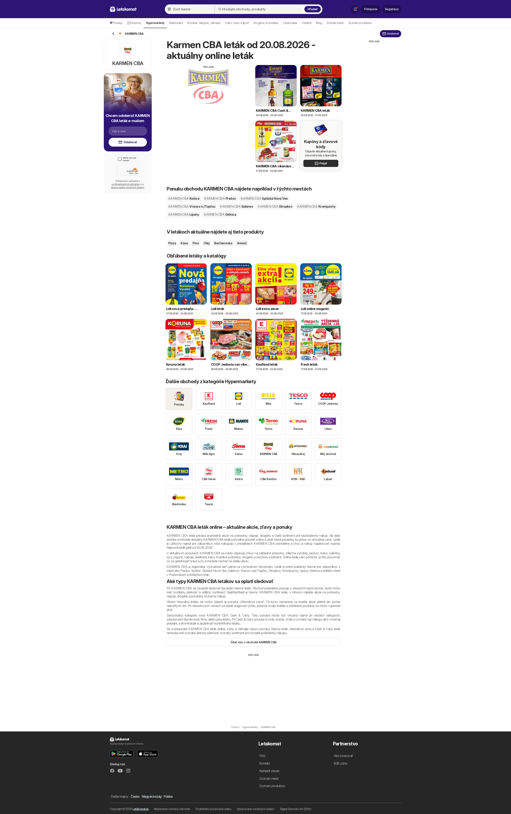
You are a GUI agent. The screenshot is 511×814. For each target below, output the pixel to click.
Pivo (196, 243)
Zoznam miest (335, 23)
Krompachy (316, 206)
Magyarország (151, 796)
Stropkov (275, 206)
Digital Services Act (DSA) (295, 809)
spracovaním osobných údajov (127, 187)
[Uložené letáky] (355, 9)
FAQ (262, 756)
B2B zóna (340, 763)
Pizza (172, 243)
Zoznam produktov (360, 23)
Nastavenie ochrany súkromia (172, 809)
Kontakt (264, 763)
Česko (135, 796)
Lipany (183, 214)
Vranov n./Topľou (191, 206)
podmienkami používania (125, 184)
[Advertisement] (208, 97)
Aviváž (242, 243)
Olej (206, 243)
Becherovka (223, 243)
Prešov (220, 198)
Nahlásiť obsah (269, 771)
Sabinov (236, 206)
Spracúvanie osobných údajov (255, 809)
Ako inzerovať (343, 756)
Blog (319, 23)
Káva (184, 243)
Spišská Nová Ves (264, 198)
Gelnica (220, 214)
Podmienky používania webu (213, 809)
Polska (168, 796)
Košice (183, 198)
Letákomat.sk (141, 809)
